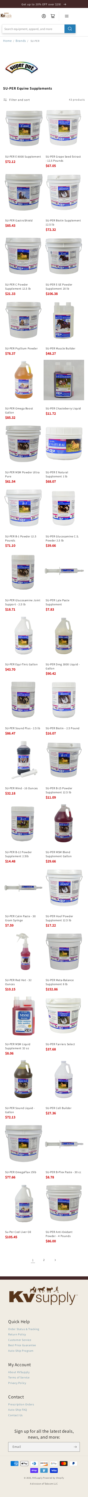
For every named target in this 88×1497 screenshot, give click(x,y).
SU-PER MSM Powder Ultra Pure (22, 474)
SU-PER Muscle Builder (61, 348)
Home (7, 41)
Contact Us (15, 1415)
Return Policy (17, 1334)
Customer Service (19, 1340)
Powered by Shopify (53, 1477)
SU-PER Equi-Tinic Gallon (21, 664)
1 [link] (33, 1260)
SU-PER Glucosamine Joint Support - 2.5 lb (22, 602)
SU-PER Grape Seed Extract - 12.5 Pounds (63, 158)
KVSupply (37, 1477)
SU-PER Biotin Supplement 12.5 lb (63, 222)
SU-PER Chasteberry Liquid (63, 408)
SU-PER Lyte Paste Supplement (57, 602)
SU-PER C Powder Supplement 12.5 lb (18, 286)
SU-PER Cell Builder (58, 1108)
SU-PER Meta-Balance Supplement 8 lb (60, 982)
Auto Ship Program (20, 1351)
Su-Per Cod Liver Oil (18, 1232)
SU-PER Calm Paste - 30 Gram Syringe (20, 918)
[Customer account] (43, 16)
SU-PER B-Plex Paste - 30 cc (63, 1172)
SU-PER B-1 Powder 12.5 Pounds (20, 538)
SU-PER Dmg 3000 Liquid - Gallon (63, 666)
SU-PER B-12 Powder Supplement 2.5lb (18, 854)
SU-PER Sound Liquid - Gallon (20, 1110)
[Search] (70, 28)
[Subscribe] (75, 1447)
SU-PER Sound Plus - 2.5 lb (22, 728)
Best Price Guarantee (22, 1345)
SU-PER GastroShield (19, 220)
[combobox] (39, 28)
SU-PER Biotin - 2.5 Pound (63, 728)
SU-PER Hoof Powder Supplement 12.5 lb (59, 918)
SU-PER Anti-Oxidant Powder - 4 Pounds (59, 1234)
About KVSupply (18, 1372)
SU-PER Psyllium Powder (21, 348)
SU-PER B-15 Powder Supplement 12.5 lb (59, 790)
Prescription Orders (21, 1404)
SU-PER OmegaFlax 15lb (20, 1172)
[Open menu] (66, 16)
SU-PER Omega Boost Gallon (19, 410)
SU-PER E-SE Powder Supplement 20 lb (59, 286)
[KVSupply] (6, 15)
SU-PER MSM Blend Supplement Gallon (59, 854)
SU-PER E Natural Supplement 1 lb (57, 474)
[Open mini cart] (52, 16)
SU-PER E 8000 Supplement (23, 156)
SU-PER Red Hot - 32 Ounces (18, 982)
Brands (21, 41)
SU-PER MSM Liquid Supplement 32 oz (17, 1046)
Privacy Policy (17, 1383)
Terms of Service (19, 1377)
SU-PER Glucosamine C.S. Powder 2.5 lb (62, 538)
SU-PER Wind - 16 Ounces (21, 788)
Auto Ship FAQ (17, 1409)
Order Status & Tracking (23, 1329)
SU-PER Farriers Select (60, 1044)
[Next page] (55, 1260)
